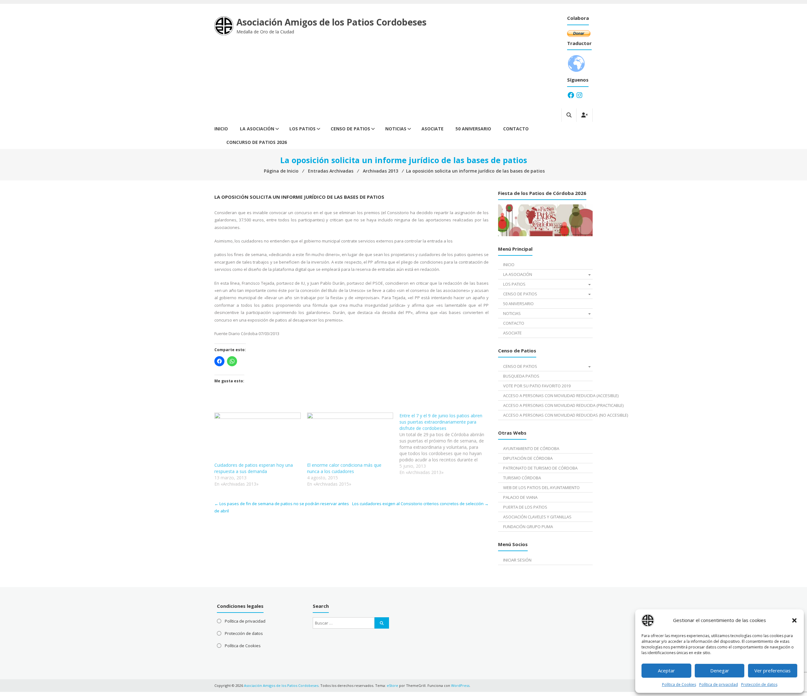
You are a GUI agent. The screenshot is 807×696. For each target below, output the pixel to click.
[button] (794, 620)
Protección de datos (759, 684)
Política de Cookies (679, 684)
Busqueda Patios (521, 376)
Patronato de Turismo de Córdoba (540, 468)
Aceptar (666, 670)
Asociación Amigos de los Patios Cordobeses (331, 22)
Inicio (221, 129)
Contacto (516, 129)
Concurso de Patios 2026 (256, 142)
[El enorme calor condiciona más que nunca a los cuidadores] (350, 437)
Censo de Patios (350, 129)
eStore (392, 685)
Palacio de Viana (520, 497)
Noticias (395, 129)
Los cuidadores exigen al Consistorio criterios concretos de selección (420, 503)
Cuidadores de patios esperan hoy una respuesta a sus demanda (253, 468)
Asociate (432, 129)
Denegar (719, 670)
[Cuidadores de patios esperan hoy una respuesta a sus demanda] (257, 437)
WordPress (460, 685)
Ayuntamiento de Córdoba (531, 448)
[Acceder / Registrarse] (584, 115)
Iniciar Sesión (517, 560)
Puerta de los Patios (525, 507)
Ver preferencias (772, 670)
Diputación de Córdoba (528, 458)
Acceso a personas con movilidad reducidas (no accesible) (547, 415)
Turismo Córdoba (522, 478)
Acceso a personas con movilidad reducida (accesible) (547, 395)
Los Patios (302, 129)
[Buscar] (381, 623)
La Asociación (257, 129)
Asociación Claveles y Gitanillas (537, 517)
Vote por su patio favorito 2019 (537, 386)
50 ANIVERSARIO (473, 129)
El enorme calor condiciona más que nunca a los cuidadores (344, 468)
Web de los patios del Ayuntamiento (541, 487)
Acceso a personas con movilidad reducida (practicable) (547, 405)
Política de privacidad (718, 684)
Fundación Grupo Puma (528, 526)
